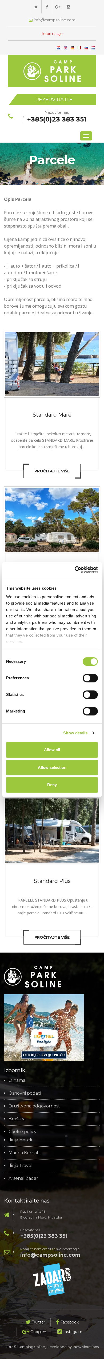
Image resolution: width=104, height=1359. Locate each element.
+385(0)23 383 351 (44, 1236)
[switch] (90, 678)
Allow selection (52, 767)
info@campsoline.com (50, 1255)
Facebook (69, 1322)
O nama (17, 1080)
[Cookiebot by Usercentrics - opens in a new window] (75, 569)
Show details (75, 733)
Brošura (17, 1119)
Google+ (38, 1331)
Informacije (52, 33)
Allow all (52, 749)
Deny (52, 784)
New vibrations (86, 1347)
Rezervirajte (54, 100)
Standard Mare (52, 415)
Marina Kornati (24, 1153)
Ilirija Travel (21, 1166)
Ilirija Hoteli (20, 1140)
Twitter (38, 1322)
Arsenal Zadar (23, 1178)
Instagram (72, 1331)
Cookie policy (23, 1132)
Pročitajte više (52, 471)
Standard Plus (52, 881)
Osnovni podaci (25, 1093)
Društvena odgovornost (34, 1106)
